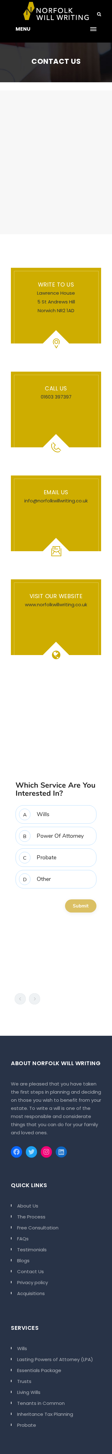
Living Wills (28, 1392)
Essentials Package (39, 1370)
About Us (27, 1205)
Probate (26, 1425)
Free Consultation (37, 1227)
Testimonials (32, 1249)
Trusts (24, 1381)
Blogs (23, 1260)
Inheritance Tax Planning (45, 1414)
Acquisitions (31, 1293)
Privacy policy (32, 1282)
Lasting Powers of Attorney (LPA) (55, 1359)
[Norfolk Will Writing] (56, 11)
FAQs (23, 1238)
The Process (31, 1216)
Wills (22, 1348)
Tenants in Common (41, 1403)
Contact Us (30, 1271)
